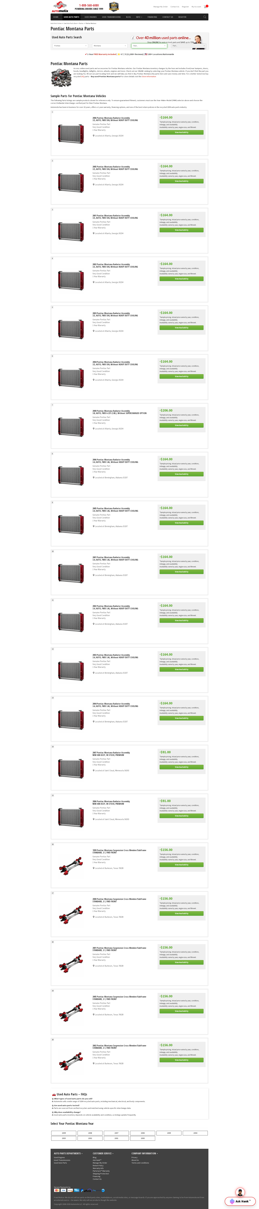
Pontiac (81, 23)
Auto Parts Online (56, 23)
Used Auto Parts (71, 17)
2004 (195, 1133)
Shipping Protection (101, 1173)
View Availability (181, 132)
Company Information (144, 1153)
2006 (143, 1133)
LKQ (82, 76)
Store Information (149, 76)
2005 (169, 1133)
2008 (90, 1133)
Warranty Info (98, 1168)
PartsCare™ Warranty (101, 1171)
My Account (196, 6)
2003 (64, 1138)
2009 (64, 1133)
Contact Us (175, 6)
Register (185, 6)
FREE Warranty (105, 54)
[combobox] (70, 45)
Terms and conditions (140, 1163)
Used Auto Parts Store (70, 23)
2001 (116, 1138)
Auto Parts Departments (67, 1153)
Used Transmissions (111, 17)
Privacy (134, 1157)
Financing (152, 17)
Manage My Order (161, 6)
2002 (90, 1138)
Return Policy (98, 1165)
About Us (135, 1160)
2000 (143, 1138)
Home (55, 17)
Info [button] (138, 17)
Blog (128, 17)
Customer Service (102, 1153)
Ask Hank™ (97, 1160)
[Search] (204, 17)
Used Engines (91, 17)
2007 (116, 1133)
